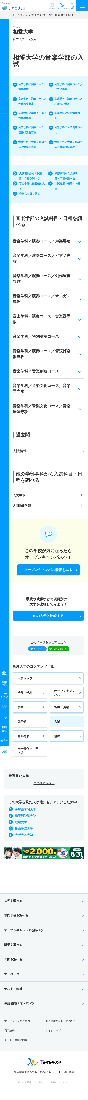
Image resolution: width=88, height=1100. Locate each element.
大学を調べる (13, 900)
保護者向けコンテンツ (19, 1003)
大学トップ (25, 678)
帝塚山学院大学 (25, 809)
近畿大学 (21, 822)
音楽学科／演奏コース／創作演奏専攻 (32, 101)
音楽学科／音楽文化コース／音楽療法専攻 (68, 144)
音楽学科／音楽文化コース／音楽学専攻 (32, 144)
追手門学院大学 (25, 815)
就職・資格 (61, 707)
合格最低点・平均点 (28, 750)
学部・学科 (25, 692)
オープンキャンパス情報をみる (48, 570)
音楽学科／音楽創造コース (68, 130)
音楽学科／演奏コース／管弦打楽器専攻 (32, 130)
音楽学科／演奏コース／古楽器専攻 (32, 116)
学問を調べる (13, 959)
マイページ (11, 974)
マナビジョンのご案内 (17, 1021)
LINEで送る (60, 648)
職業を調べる (13, 944)
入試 (57, 721)
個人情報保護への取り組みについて (34, 1071)
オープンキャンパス (64, 692)
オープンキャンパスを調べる (23, 930)
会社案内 (69, 1072)
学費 (20, 707)
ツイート (39, 648)
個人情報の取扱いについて (60, 1021)
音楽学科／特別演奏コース (68, 116)
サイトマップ (53, 1030)
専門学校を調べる (16, 915)
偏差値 (22, 721)
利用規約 (9, 1030)
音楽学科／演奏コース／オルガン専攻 (68, 101)
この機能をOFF (44, 783)
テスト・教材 (13, 988)
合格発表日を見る (29, 193)
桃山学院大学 (24, 828)
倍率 (57, 736)
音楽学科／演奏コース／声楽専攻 (32, 87)
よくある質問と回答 (15, 1039)
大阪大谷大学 (24, 834)
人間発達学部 (22, 505)
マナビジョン (13, 8)
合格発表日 (25, 736)
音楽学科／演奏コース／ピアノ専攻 (68, 87)
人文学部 (19, 495)
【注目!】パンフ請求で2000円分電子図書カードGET (42, 14)
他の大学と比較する (48, 615)
